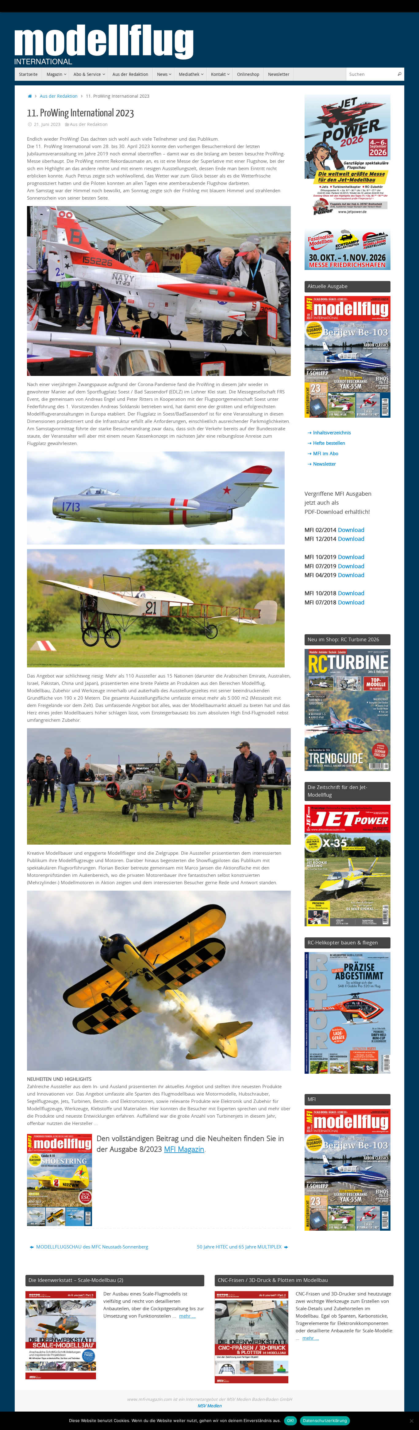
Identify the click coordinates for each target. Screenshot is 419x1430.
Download (351, 529)
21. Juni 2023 (47, 124)
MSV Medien (209, 1406)
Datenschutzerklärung (325, 1420)
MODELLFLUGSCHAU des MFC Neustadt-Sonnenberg (91, 1247)
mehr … (187, 1316)
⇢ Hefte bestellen (326, 443)
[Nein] (411, 1421)
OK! (290, 1420)
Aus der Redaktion (59, 96)
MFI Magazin (184, 1149)
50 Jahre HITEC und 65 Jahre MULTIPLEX (240, 1247)
